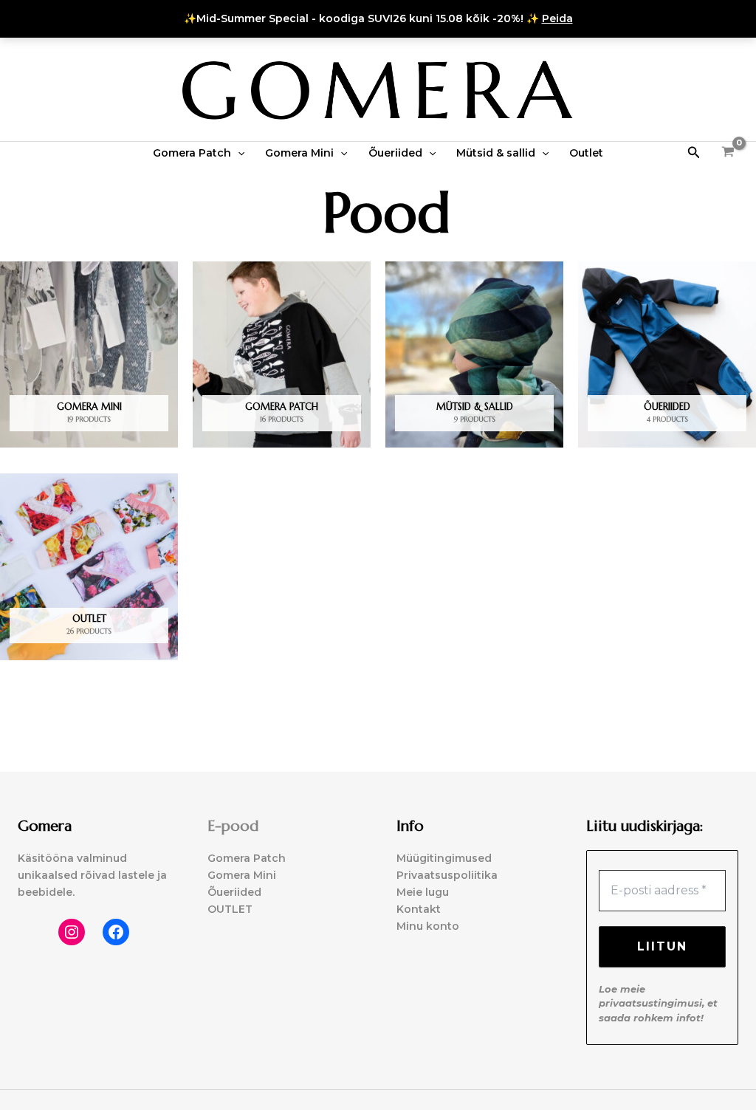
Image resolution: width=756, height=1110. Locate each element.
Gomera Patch (192, 153)
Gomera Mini (299, 153)
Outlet (586, 153)
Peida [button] (557, 18)
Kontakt (418, 909)
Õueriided (395, 153)
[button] (237, 153)
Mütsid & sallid (495, 153)
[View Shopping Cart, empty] (728, 152)
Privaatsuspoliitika (447, 875)
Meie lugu (422, 892)
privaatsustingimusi (650, 1003)
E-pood (232, 826)
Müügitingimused (444, 858)
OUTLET (229, 909)
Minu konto (427, 926)
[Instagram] (71, 932)
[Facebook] (116, 932)
